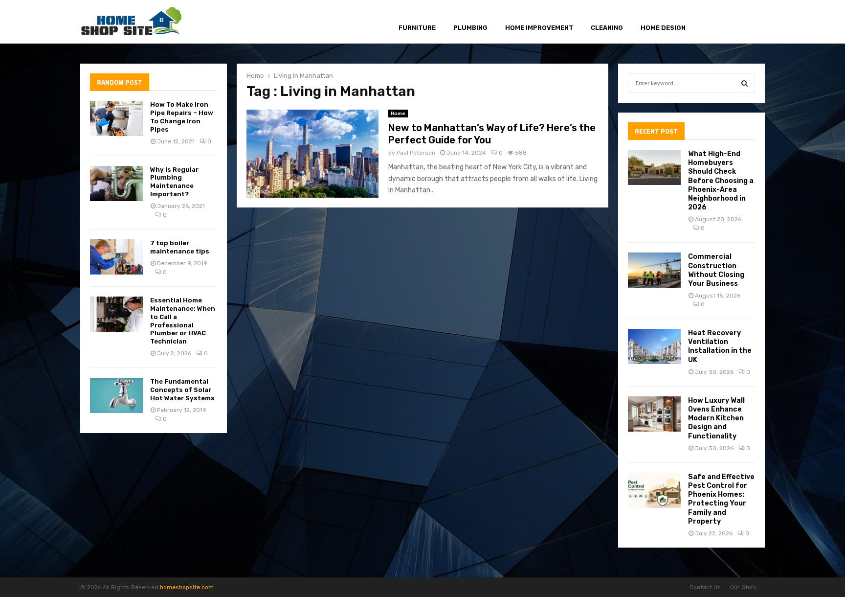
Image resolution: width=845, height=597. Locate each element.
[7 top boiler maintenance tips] (116, 257)
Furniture (417, 27)
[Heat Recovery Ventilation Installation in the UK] (654, 346)
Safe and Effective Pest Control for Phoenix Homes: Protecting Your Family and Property (721, 499)
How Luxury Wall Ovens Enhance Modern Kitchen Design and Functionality (716, 418)
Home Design (663, 27)
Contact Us (705, 587)
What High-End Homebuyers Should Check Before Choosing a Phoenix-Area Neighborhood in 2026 (721, 180)
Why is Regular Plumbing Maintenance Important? (174, 182)
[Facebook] (713, 22)
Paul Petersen (416, 152)
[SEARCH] (744, 83)
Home (398, 113)
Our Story (743, 587)
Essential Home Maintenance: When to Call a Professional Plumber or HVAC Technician (182, 321)
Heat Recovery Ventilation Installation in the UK (720, 346)
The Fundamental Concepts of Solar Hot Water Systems (182, 390)
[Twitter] (724, 22)
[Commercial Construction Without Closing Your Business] (654, 270)
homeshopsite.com (187, 587)
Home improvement (539, 27)
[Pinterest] (735, 22)
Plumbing (470, 27)
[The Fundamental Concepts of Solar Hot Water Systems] (116, 395)
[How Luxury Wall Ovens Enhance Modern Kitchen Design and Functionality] (654, 414)
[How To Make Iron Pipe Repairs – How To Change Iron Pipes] (116, 118)
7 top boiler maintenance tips (179, 247)
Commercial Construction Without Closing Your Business (716, 270)
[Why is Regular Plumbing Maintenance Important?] (116, 183)
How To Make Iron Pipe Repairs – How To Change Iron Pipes (181, 117)
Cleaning (607, 27)
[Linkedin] (747, 22)
